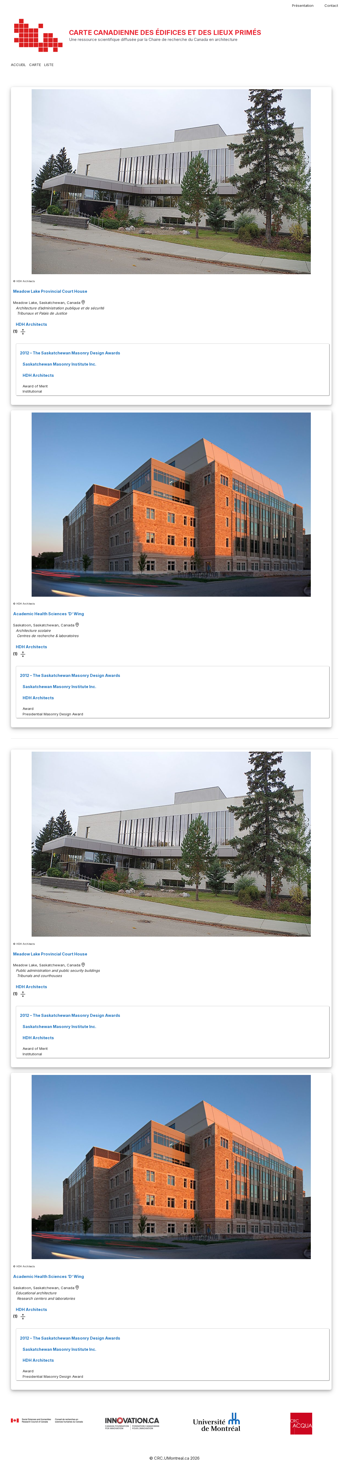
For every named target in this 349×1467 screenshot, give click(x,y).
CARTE (35, 64)
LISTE (48, 64)
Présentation (303, 5)
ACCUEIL (18, 64)
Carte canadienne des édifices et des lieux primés (165, 32)
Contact (331, 5)
